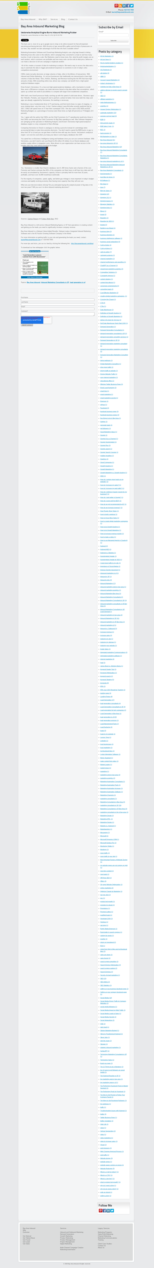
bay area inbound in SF (109, 143)
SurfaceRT (104, 1051)
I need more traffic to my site (110, 563)
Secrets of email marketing (110, 975)
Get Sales (26, 1244)
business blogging (107, 235)
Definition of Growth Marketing (111, 316)
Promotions (105, 908)
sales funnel (105, 958)
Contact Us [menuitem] (73, 19)
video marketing (106, 1138)
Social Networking (107, 1020)
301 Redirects (106, 70)
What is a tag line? (107, 1179)
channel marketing (107, 259)
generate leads (106, 425)
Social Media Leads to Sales (110, 1013)
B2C (102, 130)
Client (100, 1244)
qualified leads (106, 915)
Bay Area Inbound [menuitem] (28, 19)
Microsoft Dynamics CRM (109, 839)
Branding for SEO (107, 221)
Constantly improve (107, 276)
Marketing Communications (107, 1238)
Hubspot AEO (105, 549)
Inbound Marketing (108, 583)
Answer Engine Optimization (110, 109)
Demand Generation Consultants (112, 330)
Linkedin (104, 741)
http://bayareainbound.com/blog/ (82, 243)
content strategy (106, 279)
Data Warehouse (107, 310)
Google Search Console (109, 452)
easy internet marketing (109, 377)
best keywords (106, 174)
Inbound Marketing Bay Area (110, 593)
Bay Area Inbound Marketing (111, 147)
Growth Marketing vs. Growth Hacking (113, 473)
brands (103, 225)
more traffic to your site (108, 856)
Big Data (104, 184)
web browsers (106, 1148)
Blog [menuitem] (63, 19)
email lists (104, 391)
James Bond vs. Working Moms (111, 666)
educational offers (107, 381)
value (103, 1128)
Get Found (26, 1240)
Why (24, 1230)
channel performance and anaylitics (113, 262)
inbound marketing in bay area (111, 615)
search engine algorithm (109, 961)
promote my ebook (107, 905)
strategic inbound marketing (110, 1047)
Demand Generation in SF (110, 340)
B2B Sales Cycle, (107, 126)
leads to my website (107, 734)
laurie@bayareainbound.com (123, 12)
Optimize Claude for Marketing (111, 891)
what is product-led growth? (110, 1182)
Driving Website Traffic (108, 374)
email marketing (106, 394)
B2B (102, 119)
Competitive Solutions (108, 272)
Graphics (104, 459)
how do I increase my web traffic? (112, 488)
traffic (103, 1107)
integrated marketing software (111, 656)
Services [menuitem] (54, 19)
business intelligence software (111, 238)
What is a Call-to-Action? (109, 1172)
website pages (106, 1162)
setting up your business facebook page (114, 989)
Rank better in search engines (111, 932)
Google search (106, 449)
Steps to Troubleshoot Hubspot (111, 1034)
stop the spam (106, 1041)
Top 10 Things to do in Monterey (111, 1067)
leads (103, 731)
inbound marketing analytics (110, 590)
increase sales (106, 635)
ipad (102, 663)
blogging (104, 194)
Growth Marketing (107, 469)
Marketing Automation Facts (110, 785)
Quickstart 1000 (106, 919)
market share (105, 768)
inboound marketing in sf (109, 573)
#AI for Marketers (107, 56)
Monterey (104, 849)
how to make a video (108, 537)
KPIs (103, 686)
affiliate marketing (107, 99)
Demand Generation (108, 327)
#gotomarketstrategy (108, 66)
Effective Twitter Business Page (111, 384)
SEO (103, 978)
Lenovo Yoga (105, 737)
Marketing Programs (105, 1232)
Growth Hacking (106, 466)
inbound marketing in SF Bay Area (112, 622)
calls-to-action (106, 252)
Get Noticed (27, 1236)
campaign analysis (107, 255)
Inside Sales (105, 649)
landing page (105, 693)
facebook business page (109, 411)
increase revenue (107, 632)
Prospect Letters (106, 912)
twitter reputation (106, 1121)
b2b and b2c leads (107, 123)
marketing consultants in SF (110, 805)
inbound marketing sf (108, 625)
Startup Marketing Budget (109, 1030)
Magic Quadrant (106, 758)
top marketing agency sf (109, 1082)
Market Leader (106, 764)
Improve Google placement (110, 570)
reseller (103, 939)
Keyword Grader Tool (108, 669)
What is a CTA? (106, 1175)
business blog (106, 231)
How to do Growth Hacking (110, 527)
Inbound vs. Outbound (108, 628)
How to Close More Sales (109, 518)
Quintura (104, 922)
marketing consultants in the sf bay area (114, 812)
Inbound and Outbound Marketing (71, 1232)
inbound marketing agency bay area (113, 587)
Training (100, 1240)
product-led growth (107, 901)
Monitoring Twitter (107, 846)
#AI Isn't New (105, 59)
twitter (103, 1114)
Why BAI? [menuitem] (43, 19)
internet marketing (107, 659)
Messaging (105, 832)
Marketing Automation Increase (111, 788)
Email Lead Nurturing (108, 388)
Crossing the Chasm (108, 299)
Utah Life (104, 1124)
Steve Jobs (105, 1037)
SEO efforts (105, 982)
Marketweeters (106, 829)
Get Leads (26, 1242)
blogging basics (106, 201)
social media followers (108, 1007)
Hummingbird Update (108, 556)
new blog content (107, 871)
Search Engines (106, 972)
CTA (102, 303)
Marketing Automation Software (111, 792)
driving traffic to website (109, 371)
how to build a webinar (108, 514)
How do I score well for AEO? (110, 501)
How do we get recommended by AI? (113, 504)
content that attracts (107, 282)
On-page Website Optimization (111, 884)
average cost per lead (108, 116)
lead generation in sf (77, 282)
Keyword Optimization (108, 673)
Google (103, 435)
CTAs (103, 306)
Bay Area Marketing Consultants (111, 170)
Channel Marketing (104, 1236)
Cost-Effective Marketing (109, 293)
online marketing (106, 888)
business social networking (110, 242)
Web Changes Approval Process (112, 1151)
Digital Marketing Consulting (110, 364)
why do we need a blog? (109, 1189)
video (103, 1134)
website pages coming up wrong (112, 1165)
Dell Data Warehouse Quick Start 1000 (114, 323)
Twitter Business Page (108, 1117)
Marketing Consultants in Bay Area (112, 802)
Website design (106, 1158)
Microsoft (104, 836)
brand (103, 214)
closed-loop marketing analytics (111, 269)
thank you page (106, 1063)
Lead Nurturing (106, 727)
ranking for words (107, 935)
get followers (105, 428)
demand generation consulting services (114, 337)
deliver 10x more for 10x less (110, 320)
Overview (26, 1232)
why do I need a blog (108, 1185)
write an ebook (106, 1192)
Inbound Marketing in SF (109, 618)
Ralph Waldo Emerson (108, 929)
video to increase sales (109, 1141)
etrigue (103, 405)
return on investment (108, 942)
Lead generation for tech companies (113, 710)
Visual (103, 1145)
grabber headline (107, 456)
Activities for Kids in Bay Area (110, 87)
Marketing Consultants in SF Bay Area (113, 809)
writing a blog (105, 1196)
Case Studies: (107, 1244)
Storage (104, 1044)
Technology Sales (107, 1060)
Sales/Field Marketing (105, 1234)
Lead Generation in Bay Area (110, 713)
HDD (103, 476)
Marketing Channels (108, 795)
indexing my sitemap (108, 642)
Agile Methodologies (108, 102)
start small (104, 1027)
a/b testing (104, 73)
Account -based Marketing (110, 80)
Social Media (106, 998)
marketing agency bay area (110, 775)
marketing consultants (108, 799)
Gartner (103, 422)
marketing (104, 771)
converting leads (106, 289)
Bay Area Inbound (33, 282)
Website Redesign (107, 1168)
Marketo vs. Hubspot (108, 826)
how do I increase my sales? (110, 485)
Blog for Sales (106, 191)
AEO (103, 96)
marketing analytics (107, 778)
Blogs (103, 211)
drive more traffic (106, 367)
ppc (102, 898)
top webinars (105, 1104)
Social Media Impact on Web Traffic (112, 1010)
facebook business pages (109, 415)
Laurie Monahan (33, 35)
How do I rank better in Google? (111, 497)
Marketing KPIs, (106, 819)
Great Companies (107, 462)
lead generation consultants (110, 703)
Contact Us (102, 1246)
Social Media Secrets (108, 1017)
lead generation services (109, 720)
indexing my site (106, 639)
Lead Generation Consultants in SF (112, 707)
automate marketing (108, 113)
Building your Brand (108, 228)
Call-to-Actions (106, 248)
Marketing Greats (107, 815)
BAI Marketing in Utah (108, 136)
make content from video (109, 761)
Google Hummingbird (108, 442)
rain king (104, 925)
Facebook (104, 408)
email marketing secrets (109, 398)
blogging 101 (105, 197)
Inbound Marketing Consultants (111, 597)
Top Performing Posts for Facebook (112, 1091)
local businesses (106, 744)
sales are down (106, 955)
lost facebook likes (107, 751)
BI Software (105, 180)
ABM (103, 76)
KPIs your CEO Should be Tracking (112, 690)
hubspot (104, 546)
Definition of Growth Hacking (110, 313)
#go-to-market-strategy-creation (111, 63)
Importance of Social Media (110, 566)
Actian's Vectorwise (107, 83)
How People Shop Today (109, 511)
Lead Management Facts (109, 724)
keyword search (106, 676)
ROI (102, 946)
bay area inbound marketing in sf (112, 161)
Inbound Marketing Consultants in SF (55, 282)
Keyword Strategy (107, 680)
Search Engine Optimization (110, 965)
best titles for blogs (107, 177)
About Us (101, 1248)
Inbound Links (106, 580)
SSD (103, 1024)
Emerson (104, 401)
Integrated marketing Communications (113, 652)
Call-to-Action (105, 245)
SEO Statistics (106, 985)
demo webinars (106, 360)
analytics (104, 106)
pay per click (105, 895)
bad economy (105, 133)
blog (102, 187)
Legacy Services (104, 1228)
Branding (104, 218)
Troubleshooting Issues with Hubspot (113, 1111)
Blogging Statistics (107, 204)
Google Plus (105, 445)
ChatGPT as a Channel (109, 265)
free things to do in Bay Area (110, 418)
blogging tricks (106, 208)
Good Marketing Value (108, 432)
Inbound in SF (106, 577)
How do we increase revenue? (111, 508)
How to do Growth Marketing (110, 530)
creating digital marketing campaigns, (113, 296)
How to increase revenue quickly (112, 534)
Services (63, 1228)
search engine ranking (108, 968)
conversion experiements (109, 286)
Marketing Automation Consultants (112, 781)
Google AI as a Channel (109, 439)
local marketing (106, 748)
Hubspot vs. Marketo (108, 553)
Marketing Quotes (107, 822)
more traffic (105, 853)
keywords (104, 683)
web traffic (104, 1155)
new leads (104, 874)
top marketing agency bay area (111, 1079)
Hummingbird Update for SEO (111, 560)
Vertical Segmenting (108, 1131)
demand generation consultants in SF (113, 333)
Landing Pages (106, 696)
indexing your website (108, 645)
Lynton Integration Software (110, 754)
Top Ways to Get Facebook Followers (113, 1100)
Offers (103, 881)
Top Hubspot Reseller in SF (110, 1076)
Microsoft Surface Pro (108, 843)
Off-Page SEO (106, 878)
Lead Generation (107, 700)
